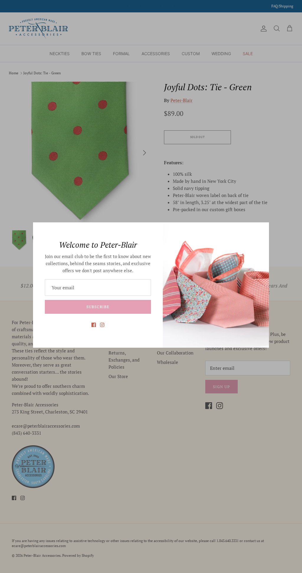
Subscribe (97, 306)
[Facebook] (93, 325)
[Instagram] (102, 325)
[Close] (261, 229)
